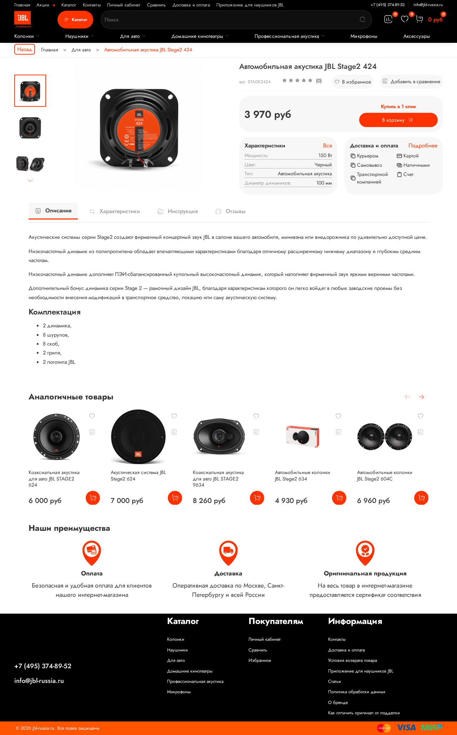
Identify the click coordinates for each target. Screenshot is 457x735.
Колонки (24, 36)
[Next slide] (30, 180)
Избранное (259, 660)
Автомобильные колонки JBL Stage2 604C (384, 475)
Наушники (77, 36)
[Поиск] (363, 20)
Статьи (334, 681)
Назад (24, 49)
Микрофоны (364, 36)
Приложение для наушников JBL (250, 4)
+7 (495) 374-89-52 (388, 4)
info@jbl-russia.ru (428, 4)
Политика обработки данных (356, 692)
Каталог (68, 4)
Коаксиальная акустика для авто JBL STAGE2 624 (54, 478)
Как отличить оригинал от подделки (364, 713)
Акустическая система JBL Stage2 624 (138, 475)
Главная (22, 4)
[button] (302, 81)
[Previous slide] (62, 125)
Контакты (92, 4)
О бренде (338, 702)
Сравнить (156, 4)
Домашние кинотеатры (197, 36)
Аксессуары (416, 36)
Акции (43, 4)
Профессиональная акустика (287, 36)
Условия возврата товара (352, 660)
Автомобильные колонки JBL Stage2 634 (302, 475)
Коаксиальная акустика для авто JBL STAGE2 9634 (218, 478)
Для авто (130, 36)
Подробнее (422, 145)
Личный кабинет (124, 4)
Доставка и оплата (191, 4)
